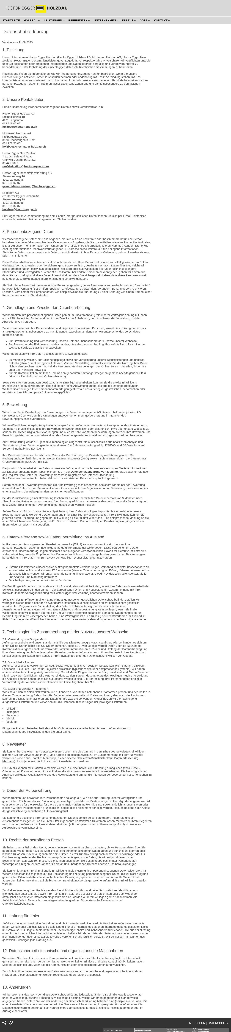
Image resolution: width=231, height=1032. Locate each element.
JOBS (144, 20)
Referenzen (78, 20)
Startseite (11, 20)
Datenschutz (218, 1023)
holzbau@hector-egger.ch (19, 126)
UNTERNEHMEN (105, 20)
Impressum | (197, 1023)
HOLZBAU (31, 20)
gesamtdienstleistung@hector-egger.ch (28, 186)
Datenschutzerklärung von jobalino (94, 471)
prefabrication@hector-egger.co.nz (25, 166)
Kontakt (161, 20)
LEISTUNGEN (53, 20)
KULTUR (128, 20)
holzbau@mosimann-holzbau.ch (24, 146)
